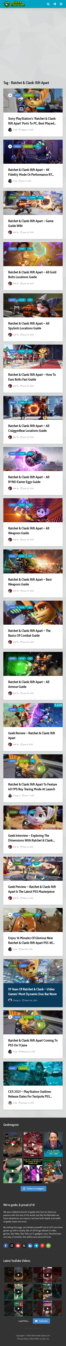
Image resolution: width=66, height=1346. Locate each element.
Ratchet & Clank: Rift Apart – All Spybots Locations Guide (28, 325)
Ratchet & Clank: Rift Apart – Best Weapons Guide (30, 581)
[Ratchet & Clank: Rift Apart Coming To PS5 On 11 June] (33, 1022)
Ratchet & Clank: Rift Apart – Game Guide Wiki (31, 223)
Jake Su (16, 232)
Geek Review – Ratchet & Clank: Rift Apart (31, 735)
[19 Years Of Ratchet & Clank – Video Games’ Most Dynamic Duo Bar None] (33, 971)
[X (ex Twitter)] (24, 1245)
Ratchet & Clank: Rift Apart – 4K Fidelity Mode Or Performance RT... (31, 172)
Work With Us (35, 1339)
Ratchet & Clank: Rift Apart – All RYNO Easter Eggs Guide (28, 479)
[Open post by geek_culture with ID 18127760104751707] (53, 1144)
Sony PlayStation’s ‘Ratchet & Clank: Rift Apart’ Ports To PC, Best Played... (32, 120)
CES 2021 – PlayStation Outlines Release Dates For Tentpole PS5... (30, 1094)
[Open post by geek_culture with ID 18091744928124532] (12, 1170)
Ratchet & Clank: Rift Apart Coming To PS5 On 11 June (33, 1042)
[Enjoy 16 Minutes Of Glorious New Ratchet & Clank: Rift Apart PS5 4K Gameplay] (33, 920)
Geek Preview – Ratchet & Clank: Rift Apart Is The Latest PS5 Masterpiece (32, 889)
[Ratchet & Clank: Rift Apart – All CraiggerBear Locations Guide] (33, 408)
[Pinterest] (42, 1245)
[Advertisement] (33, 45)
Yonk (15, 130)
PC (37, 95)
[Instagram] (11, 1245)
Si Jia (15, 1103)
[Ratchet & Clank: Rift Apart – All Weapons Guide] (33, 510)
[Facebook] (5, 1245)
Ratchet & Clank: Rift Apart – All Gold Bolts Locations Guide (32, 274)
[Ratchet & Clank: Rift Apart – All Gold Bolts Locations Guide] (33, 254)
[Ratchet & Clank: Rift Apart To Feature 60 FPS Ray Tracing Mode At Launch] (33, 766)
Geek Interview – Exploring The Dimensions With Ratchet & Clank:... (31, 837)
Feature (13, 198)
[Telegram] (36, 1245)
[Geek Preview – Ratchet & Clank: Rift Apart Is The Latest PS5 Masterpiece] (33, 869)
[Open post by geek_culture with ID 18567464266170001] (33, 1170)
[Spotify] (48, 1245)
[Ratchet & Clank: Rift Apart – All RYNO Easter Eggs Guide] (33, 459)
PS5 (37, 146)
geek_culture (12, 1134)
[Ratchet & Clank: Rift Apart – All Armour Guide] (33, 664)
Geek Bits (28, 95)
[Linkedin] (30, 1245)
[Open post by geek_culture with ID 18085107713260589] (33, 1144)
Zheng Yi (17, 795)
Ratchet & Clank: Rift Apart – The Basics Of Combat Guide (29, 633)
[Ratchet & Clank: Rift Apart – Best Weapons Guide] (33, 561)
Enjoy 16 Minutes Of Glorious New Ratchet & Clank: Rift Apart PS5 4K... (31, 940)
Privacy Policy (23, 1339)
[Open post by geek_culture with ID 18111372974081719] (53, 1170)
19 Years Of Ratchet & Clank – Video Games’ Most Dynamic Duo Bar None (32, 991)
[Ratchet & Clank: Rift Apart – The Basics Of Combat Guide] (33, 613)
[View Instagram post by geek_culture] (20, 1155)
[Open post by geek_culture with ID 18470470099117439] (12, 1144)
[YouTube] (18, 1245)
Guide (32, 198)
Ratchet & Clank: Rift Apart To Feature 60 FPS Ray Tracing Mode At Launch (32, 786)
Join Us (46, 1339)
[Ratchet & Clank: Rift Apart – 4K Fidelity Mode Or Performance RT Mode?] (33, 152)
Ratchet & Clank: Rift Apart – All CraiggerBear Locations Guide (28, 428)
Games (17, 95)
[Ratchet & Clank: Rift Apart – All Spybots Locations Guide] (33, 305)
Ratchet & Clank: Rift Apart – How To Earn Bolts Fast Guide (32, 377)
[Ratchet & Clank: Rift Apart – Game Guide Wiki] (33, 203)
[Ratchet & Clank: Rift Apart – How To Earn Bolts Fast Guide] (33, 357)
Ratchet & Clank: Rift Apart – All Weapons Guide (28, 530)
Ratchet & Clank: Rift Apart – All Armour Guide (28, 684)
